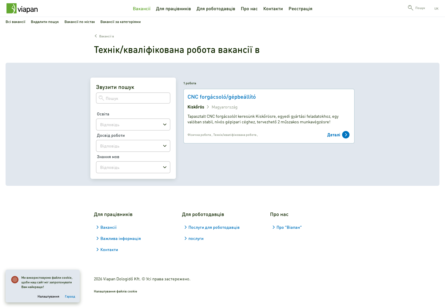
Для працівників (173, 8)
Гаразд (70, 296)
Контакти (273, 8)
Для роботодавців (216, 8)
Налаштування (48, 296)
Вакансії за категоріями (120, 21)
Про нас (249, 8)
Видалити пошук (45, 21)
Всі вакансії (15, 21)
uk (436, 8)
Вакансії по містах (79, 21)
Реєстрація (300, 8)
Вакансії (141, 8)
